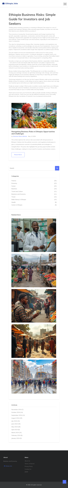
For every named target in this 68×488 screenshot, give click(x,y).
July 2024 (15, 421)
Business (34, 189)
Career (34, 186)
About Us (27, 461)
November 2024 (17, 409)
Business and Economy (34, 194)
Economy (34, 183)
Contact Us (28, 469)
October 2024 (17, 412)
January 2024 (16, 438)
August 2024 (16, 418)
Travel (34, 197)
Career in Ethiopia (34, 205)
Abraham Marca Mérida (20, 136)
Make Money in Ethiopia (34, 199)
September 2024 (18, 415)
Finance (34, 180)
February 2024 (16, 435)
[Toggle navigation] (65, 4)
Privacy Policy (29, 466)
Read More (18, 154)
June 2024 (15, 424)
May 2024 (15, 427)
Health (34, 202)
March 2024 (16, 432)
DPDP (26, 472)
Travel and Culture (34, 191)
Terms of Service (29, 463)
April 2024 (15, 429)
